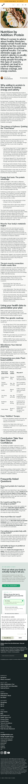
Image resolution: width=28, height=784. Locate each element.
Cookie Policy (5, 721)
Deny (20, 637)
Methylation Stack (6, 695)
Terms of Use (4, 725)
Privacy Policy (5, 719)
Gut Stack (3, 697)
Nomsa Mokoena (8, 78)
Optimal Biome (5, 688)
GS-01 (2, 706)
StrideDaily (4, 702)
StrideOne (3, 677)
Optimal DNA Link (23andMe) (9, 686)
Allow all (7, 637)
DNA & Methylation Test (7, 684)
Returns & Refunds (6, 727)
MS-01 (2, 704)
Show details (20, 634)
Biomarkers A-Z (5, 715)
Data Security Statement (8, 728)
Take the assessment (10, 585)
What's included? (6, 679)
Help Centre (4, 711)
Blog (2, 713)
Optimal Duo (4, 693)
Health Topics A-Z (6, 717)
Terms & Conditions (6, 723)
